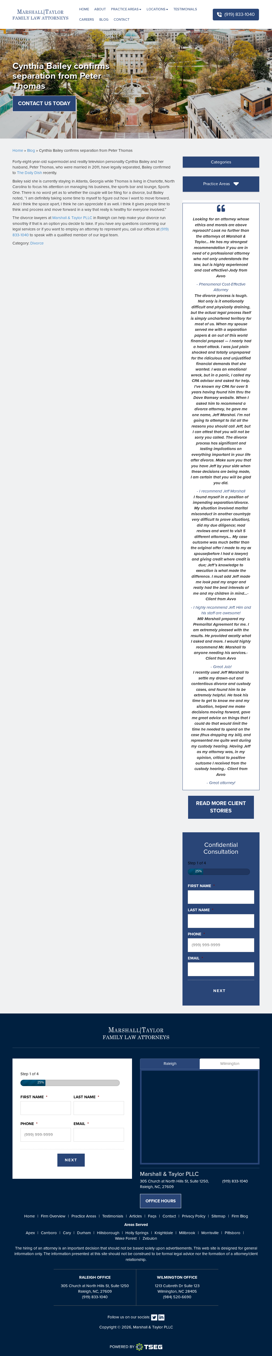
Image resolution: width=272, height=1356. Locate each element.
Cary (67, 1232)
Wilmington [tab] (229, 1063)
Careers (86, 19)
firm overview (53, 1216)
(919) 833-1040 (239, 14)
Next (219, 990)
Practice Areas (125, 9)
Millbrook (187, 1232)
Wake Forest (126, 1238)
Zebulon (150, 1238)
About (100, 9)
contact (169, 1216)
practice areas (83, 1216)
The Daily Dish (29, 172)
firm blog (240, 1216)
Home (84, 9)
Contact (121, 19)
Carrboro (49, 1232)
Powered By (122, 1346)
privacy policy (193, 1216)
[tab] (221, 162)
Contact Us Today (44, 103)
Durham (84, 1232)
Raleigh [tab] (170, 1063)
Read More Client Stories (221, 807)
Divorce (37, 243)
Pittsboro (232, 1232)
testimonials (112, 1216)
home (29, 1216)
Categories (221, 162)
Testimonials (185, 9)
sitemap (218, 1216)
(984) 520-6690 (177, 1297)
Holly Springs (136, 1232)
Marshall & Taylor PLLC (72, 217)
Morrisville (210, 1232)
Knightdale (164, 1232)
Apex (30, 1232)
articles (135, 1216)
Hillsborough (108, 1232)
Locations (156, 9)
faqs (152, 1216)
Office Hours (161, 1201)
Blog (103, 19)
